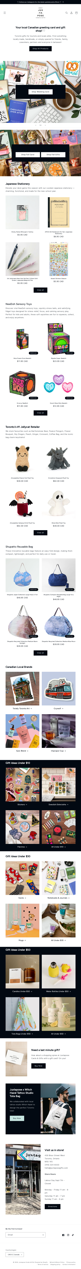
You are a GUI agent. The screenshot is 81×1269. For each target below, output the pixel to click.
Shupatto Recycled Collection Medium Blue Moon (58, 641)
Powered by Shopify (41, 1262)
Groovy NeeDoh (22, 403)
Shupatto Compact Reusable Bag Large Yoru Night (59, 595)
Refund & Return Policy (57, 1262)
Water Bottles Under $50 (57, 991)
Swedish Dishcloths (57, 804)
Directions (52, 1207)
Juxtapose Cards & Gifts (26, 1262)
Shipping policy (55, 1264)
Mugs (21, 940)
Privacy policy (71, 1262)
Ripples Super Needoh (58, 358)
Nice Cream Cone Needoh (22, 358)
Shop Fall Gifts (53, 155)
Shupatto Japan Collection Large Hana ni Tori (22, 594)
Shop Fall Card (27, 155)
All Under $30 (57, 940)
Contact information (69, 1264)
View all (40, 290)
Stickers (21, 804)
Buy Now (38, 1066)
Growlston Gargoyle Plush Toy (58, 478)
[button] (4, 12)
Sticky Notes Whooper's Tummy (22, 232)
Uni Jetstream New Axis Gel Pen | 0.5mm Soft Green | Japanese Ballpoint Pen (22, 279)
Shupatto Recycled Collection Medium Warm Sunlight (22, 642)
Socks (21, 898)
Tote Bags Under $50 (21, 1034)
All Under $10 (57, 847)
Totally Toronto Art (21, 708)
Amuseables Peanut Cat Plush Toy (22, 478)
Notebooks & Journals (57, 898)
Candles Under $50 (21, 991)
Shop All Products (40, 49)
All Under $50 (57, 1034)
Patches (21, 847)
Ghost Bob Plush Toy (59, 523)
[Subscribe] (42, 1234)
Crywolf (57, 708)
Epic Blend (21, 751)
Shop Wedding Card (40, 92)
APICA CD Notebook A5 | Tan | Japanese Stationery (58, 232)
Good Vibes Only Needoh (58, 403)
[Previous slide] (35, 125)
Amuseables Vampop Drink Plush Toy (22, 523)
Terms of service (43, 1264)
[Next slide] (45, 125)
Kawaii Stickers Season (58, 278)
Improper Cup (57, 751)
